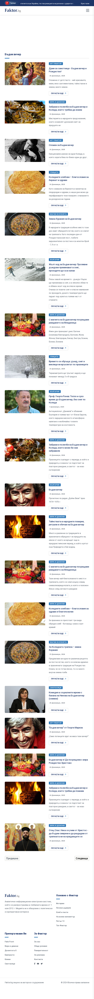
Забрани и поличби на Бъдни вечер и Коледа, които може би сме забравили (68, 447)
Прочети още (57, 93)
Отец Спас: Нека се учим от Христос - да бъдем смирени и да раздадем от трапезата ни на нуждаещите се (68, 833)
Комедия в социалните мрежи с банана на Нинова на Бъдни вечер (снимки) (66, 695)
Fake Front (9, 942)
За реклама (39, 955)
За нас (37, 942)
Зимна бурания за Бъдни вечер (65, 219)
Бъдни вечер (13, 54)
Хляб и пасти (62, 912)
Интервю (60, 903)
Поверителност (41, 950)
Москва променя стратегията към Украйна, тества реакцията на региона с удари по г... (36, 4)
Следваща (82, 858)
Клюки (8, 959)
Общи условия (40, 946)
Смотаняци (55, 688)
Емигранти (9, 955)
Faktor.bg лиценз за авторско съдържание (24, 982)
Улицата (54, 172)
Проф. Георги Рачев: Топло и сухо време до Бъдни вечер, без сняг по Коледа (67, 399)
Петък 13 (60, 921)
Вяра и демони (57, 102)
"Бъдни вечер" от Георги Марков (66, 727)
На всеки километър (65, 917)
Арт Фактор (56, 64)
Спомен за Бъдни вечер (61, 145)
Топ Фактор (61, 925)
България (54, 260)
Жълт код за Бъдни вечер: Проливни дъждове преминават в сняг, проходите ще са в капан (68, 267)
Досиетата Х (11, 950)
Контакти (38, 959)
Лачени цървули (63, 908)
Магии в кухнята (58, 214)
